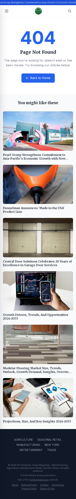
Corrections (57, 485)
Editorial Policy (29, 485)
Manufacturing (28, 444)
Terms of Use (47, 488)
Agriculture (23, 439)
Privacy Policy (29, 488)
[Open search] (69, 11)
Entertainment (31, 450)
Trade (51, 450)
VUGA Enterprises (39, 479)
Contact (44, 485)
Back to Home (40, 78)
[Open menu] (6, 11)
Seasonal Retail (49, 439)
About (15, 485)
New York (52, 444)
